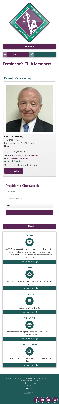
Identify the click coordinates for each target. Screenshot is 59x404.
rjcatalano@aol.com (19, 158)
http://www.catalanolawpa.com (24, 155)
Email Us (29, 388)
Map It (8, 146)
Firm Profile (13, 171)
